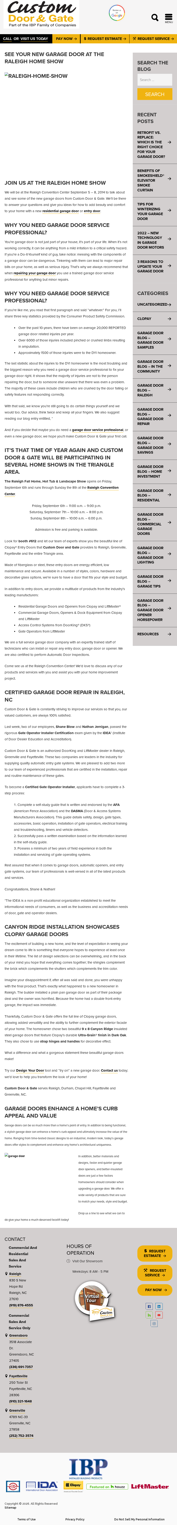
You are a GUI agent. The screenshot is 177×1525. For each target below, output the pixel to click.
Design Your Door (30, 1070)
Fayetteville (18, 1376)
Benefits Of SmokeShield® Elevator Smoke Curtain (150, 180)
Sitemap (10, 1507)
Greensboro (18, 1335)
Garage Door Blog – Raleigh (150, 390)
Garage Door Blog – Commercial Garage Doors (150, 524)
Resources (148, 634)
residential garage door (60, 211)
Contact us (109, 1070)
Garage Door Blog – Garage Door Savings (150, 445)
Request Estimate (105, 38)
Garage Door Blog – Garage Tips (150, 581)
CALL (7, 38)
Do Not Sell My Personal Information (139, 1519)
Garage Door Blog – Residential (150, 495)
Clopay (144, 318)
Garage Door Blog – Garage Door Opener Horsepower (150, 610)
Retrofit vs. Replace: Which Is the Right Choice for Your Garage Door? (151, 144)
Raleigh (15, 1273)
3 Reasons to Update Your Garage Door (150, 266)
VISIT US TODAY (34, 38)
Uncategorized (152, 304)
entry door (92, 211)
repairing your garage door (35, 273)
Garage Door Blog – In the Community (150, 366)
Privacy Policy (75, 1519)
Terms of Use (26, 1519)
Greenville (17, 1410)
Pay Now (65, 38)
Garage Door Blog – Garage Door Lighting (150, 555)
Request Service (154, 38)
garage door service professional (97, 429)
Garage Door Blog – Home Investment (150, 471)
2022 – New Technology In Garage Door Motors (150, 240)
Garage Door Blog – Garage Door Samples (150, 340)
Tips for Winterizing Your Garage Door (150, 211)
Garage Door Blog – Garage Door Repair (150, 416)
